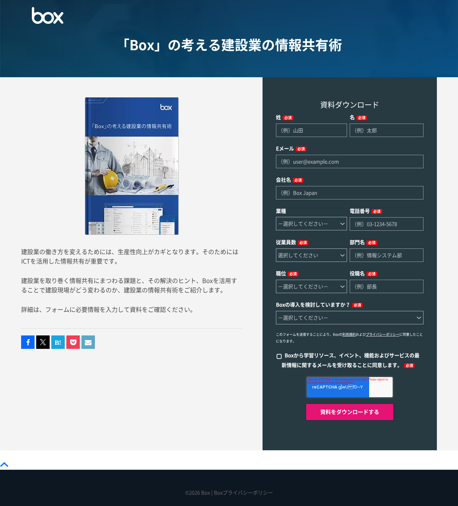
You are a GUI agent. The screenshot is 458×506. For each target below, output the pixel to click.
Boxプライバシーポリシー (243, 493)
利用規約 (349, 334)
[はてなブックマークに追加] (58, 342)
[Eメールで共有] (88, 342)
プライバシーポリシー (382, 334)
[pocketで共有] (73, 342)
